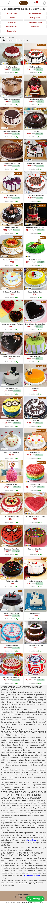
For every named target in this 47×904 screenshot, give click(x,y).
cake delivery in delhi (31, 875)
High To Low (24, 40)
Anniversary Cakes (35, 13)
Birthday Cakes (12, 13)
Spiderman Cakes (11, 26)
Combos (12, 17)
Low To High (8, 40)
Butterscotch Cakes (35, 22)
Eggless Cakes (11, 31)
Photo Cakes (35, 26)
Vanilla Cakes (11, 22)
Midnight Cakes (35, 17)
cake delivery (31, 840)
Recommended (8, 37)
